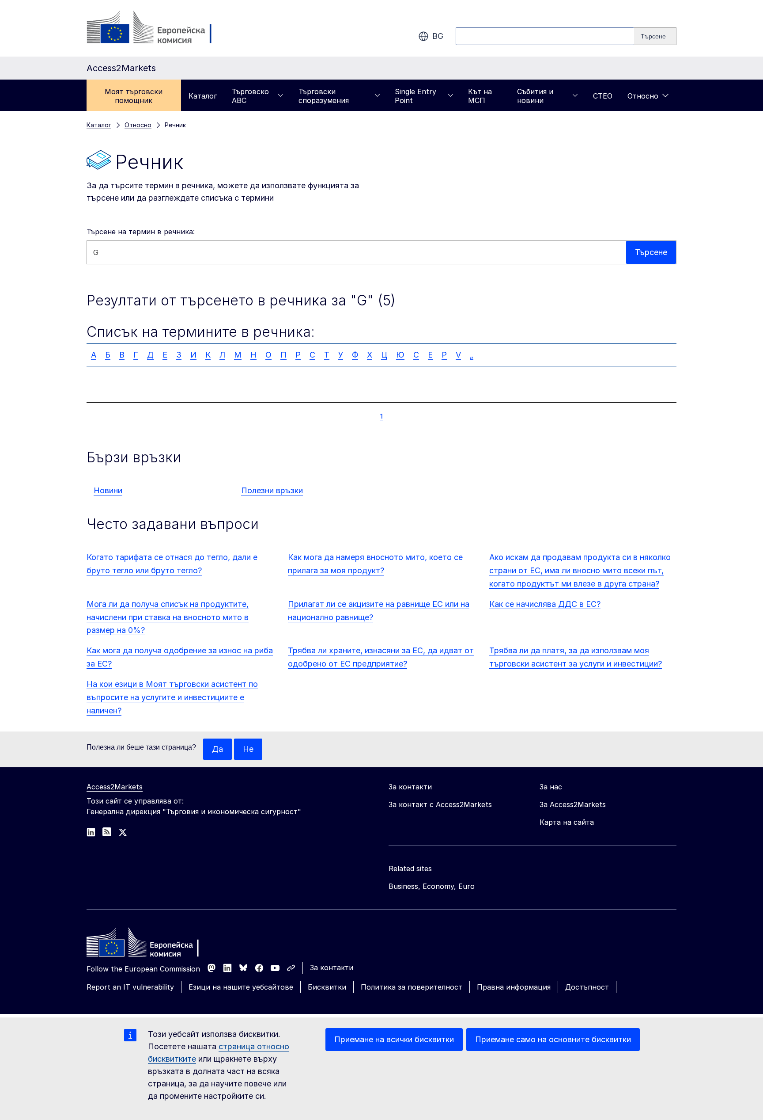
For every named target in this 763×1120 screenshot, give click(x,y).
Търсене (651, 252)
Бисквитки (327, 987)
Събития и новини (535, 96)
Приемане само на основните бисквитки (553, 1039)
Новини (108, 490)
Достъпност (587, 987)
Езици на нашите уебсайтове (241, 987)
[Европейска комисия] (158, 28)
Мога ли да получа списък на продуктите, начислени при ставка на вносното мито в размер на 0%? (168, 617)
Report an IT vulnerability (130, 987)
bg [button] (437, 36)
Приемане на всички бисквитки (394, 1039)
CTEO (602, 95)
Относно (642, 95)
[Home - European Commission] (151, 944)
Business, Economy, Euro (432, 886)
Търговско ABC (250, 96)
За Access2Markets (573, 804)
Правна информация (514, 987)
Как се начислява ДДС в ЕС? (545, 604)
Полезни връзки (272, 490)
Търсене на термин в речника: (141, 231)
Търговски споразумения (323, 96)
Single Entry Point (415, 96)
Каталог (203, 95)
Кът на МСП (480, 96)
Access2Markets (115, 786)
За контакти (331, 967)
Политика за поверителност (411, 987)
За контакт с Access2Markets (440, 804)
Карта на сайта (567, 822)
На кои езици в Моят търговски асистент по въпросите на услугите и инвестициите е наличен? (172, 697)
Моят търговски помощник (133, 96)
